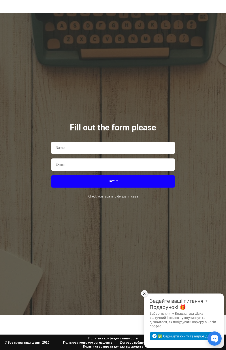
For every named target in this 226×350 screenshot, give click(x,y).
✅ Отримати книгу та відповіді (183, 336)
